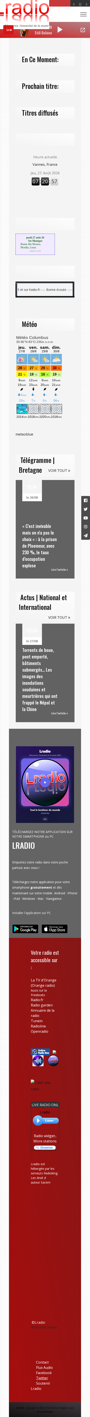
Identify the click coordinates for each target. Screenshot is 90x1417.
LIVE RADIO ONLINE (48, 1105)
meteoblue (24, 434)
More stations (45, 1141)
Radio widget (44, 1135)
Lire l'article (58, 570)
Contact (42, 1362)
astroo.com (35, 251)
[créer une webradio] (45, 1085)
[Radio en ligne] (40, 1051)
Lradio (45, 1112)
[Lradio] (54, 1051)
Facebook (41, 1372)
